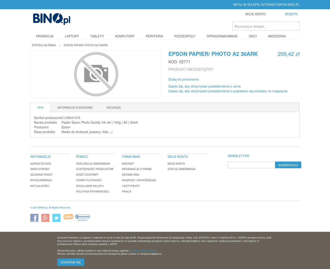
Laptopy (72, 36)
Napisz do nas (40, 163)
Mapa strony (40, 169)
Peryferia (154, 36)
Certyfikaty (131, 186)
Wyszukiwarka (41, 180)
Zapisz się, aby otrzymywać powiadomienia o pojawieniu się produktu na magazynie (228, 91)
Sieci (253, 36)
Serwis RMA (130, 174)
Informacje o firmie (137, 169)
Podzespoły (184, 36)
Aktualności (39, 186)
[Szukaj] (295, 26)
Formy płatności (89, 180)
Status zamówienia (182, 169)
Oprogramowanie (222, 36)
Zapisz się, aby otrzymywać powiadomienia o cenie (204, 86)
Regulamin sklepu (90, 186)
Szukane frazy (41, 174)
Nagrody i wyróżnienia (139, 180)
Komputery (124, 36)
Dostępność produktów (94, 169)
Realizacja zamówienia (93, 163)
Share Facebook (208, 79)
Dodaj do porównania (183, 79)
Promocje (45, 36)
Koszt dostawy (87, 174)
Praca (126, 191)
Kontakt (128, 163)
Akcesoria (277, 36)
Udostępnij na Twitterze (217, 79)
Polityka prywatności (92, 191)
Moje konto (176, 163)
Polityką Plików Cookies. (144, 250)
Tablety (97, 36)
